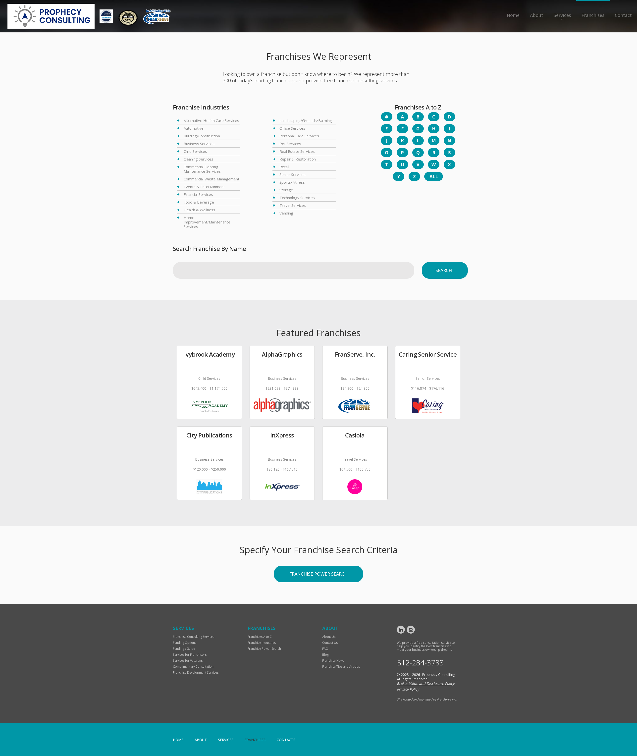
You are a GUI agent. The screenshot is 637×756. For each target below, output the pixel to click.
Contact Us (330, 643)
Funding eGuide (184, 649)
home (178, 739)
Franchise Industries (262, 643)
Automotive (194, 128)
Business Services (199, 143)
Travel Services (292, 205)
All (433, 176)
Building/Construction (202, 135)
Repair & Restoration (297, 159)
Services (562, 15)
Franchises (593, 15)
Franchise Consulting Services (193, 637)
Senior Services (292, 174)
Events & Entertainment (204, 186)
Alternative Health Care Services (211, 120)
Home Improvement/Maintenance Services (207, 222)
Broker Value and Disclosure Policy (425, 683)
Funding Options (184, 643)
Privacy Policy (408, 689)
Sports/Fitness (292, 182)
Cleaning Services (198, 159)
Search (443, 270)
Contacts (286, 739)
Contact (623, 15)
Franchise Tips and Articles (341, 666)
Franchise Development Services (195, 672)
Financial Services (198, 194)
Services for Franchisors (190, 654)
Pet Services (290, 143)
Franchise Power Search (318, 574)
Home (513, 15)
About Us (328, 637)
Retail (284, 166)
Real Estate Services (297, 151)
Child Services (195, 151)
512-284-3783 (420, 662)
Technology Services (297, 197)
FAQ (325, 649)
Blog (325, 654)
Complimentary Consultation (193, 666)
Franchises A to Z (260, 637)
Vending (286, 213)
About (536, 15)
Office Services (292, 128)
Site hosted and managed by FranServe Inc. (427, 699)
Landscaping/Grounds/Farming (305, 120)
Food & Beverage (199, 202)
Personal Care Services (299, 135)
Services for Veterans (188, 660)
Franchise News (333, 660)
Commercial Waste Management (211, 178)
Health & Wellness (199, 209)
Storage (286, 189)
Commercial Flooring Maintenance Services (202, 169)
